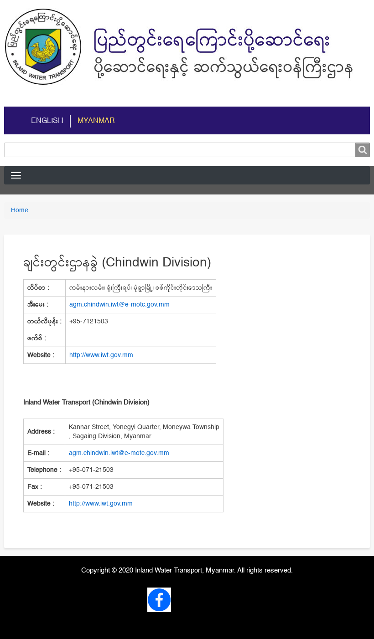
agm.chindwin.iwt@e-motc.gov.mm (119, 305)
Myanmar (96, 121)
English (47, 121)
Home (19, 210)
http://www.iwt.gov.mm (101, 355)
